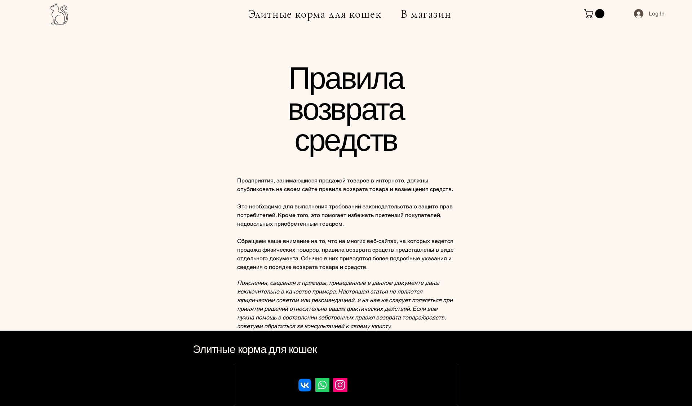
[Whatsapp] (322, 385)
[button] (595, 13)
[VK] (305, 385)
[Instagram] (340, 385)
